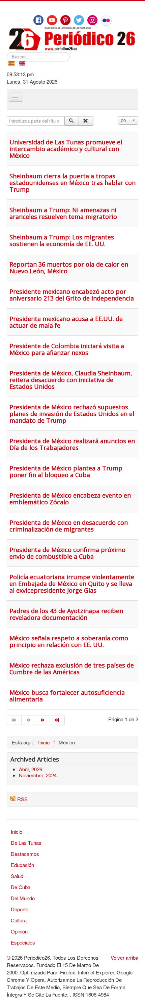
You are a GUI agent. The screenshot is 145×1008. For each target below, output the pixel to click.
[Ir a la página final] (57, 720)
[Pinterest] (65, 20)
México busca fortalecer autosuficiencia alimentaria (67, 695)
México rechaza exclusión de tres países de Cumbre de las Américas (71, 668)
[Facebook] (38, 20)
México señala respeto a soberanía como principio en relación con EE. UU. (68, 641)
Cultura (19, 920)
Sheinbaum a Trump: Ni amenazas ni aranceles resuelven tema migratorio (63, 213)
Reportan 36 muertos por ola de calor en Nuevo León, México (68, 267)
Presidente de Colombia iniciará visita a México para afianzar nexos (66, 349)
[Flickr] (106, 20)
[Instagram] (92, 20)
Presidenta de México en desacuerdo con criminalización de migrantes (68, 525)
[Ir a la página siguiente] (43, 720)
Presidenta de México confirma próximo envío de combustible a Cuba (67, 553)
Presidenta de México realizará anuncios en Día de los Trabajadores (72, 444)
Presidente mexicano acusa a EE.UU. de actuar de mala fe (66, 322)
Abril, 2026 (30, 769)
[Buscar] (71, 121)
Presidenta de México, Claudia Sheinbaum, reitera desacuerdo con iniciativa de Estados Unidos (70, 380)
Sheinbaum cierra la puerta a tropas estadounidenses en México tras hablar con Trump (72, 182)
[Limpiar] (86, 121)
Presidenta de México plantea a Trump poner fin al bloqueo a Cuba (65, 471)
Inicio (16, 831)
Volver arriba (124, 957)
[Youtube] (52, 20)
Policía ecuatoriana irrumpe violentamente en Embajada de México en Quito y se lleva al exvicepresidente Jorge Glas (71, 583)
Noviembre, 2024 (38, 775)
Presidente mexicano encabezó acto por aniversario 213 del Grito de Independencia (71, 294)
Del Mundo (23, 898)
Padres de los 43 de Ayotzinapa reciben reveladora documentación (66, 614)
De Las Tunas (26, 842)
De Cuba (20, 886)
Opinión (19, 931)
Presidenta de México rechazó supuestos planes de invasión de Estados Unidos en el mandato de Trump (71, 413)
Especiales (23, 942)
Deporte (19, 909)
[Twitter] (79, 20)
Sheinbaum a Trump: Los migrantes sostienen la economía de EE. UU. (61, 240)
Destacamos (25, 853)
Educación (22, 864)
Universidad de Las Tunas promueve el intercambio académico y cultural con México (65, 148)
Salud (17, 875)
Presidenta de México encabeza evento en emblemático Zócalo (70, 498)
